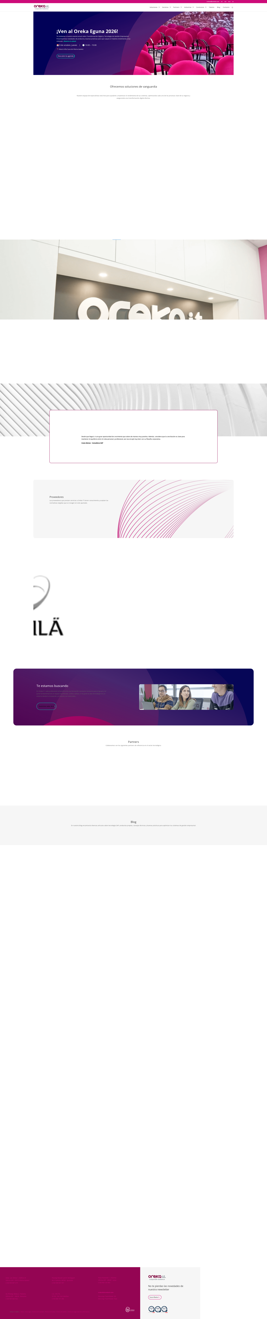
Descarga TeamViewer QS (107, 1296)
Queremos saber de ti (46, 706)
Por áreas (40, 111)
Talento (211, 7)
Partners (176, 7)
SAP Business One (81, 1097)
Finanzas (58, 961)
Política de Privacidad (38, 1312)
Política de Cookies (50, 1312)
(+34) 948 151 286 (58, 1299)
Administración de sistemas (64, 1097)
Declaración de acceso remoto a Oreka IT (67, 520)
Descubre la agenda (65, 56)
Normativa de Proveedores (61, 511)
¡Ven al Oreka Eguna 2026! (87, 31)
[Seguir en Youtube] (183, 1312)
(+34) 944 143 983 (104, 1283)
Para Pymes (73, 111)
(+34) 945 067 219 (12, 1283)
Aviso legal (28, 1312)
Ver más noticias (132, 1250)
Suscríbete (154, 1297)
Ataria (22, 1312)
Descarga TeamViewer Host (107, 1299)
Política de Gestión (62, 1312)
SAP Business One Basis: (71, 1093)
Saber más (46, 161)
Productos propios (56, 111)
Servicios (165, 7)
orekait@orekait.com (213, 1)
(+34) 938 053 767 (58, 1283)
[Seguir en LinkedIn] (179, 1312)
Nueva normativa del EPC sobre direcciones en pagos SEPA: (72, 956)
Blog (218, 7)
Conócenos (200, 7)
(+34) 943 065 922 (12, 1299)
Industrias (187, 7)
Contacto (226, 7)
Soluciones (153, 7)
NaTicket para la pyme (55, 1229)
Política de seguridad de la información (78, 1312)
